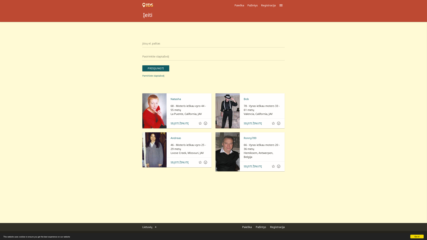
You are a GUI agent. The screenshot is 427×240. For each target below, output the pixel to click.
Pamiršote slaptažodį (153, 75)
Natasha (176, 99)
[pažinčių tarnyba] (147, 5)
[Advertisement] (213, 28)
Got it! (417, 236)
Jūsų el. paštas (151, 43)
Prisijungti (156, 68)
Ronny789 (250, 138)
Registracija (268, 5)
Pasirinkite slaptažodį (155, 56)
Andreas (176, 138)
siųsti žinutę (180, 123)
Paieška (239, 5)
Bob (246, 99)
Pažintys (252, 5)
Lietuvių (150, 227)
